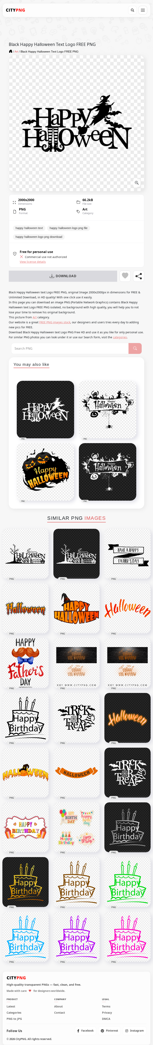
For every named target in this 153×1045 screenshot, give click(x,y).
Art (84, 209)
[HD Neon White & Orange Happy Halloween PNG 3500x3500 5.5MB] (76, 663)
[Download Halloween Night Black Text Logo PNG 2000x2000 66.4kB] (25, 554)
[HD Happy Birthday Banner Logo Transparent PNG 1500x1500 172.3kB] (25, 827)
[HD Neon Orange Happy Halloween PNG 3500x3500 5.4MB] (127, 663)
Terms (106, 1006)
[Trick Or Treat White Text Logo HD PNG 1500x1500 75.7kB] (127, 773)
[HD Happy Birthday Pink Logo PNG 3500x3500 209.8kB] (127, 937)
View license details (33, 262)
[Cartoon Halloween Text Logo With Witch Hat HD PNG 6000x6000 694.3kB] (76, 608)
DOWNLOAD (66, 276)
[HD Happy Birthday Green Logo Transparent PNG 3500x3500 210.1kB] (127, 882)
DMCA (106, 1019)
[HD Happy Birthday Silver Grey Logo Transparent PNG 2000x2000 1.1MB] (127, 827)
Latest (11, 1006)
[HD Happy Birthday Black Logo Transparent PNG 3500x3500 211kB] (25, 718)
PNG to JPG (14, 1019)
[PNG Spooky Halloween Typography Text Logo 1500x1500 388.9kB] (25, 608)
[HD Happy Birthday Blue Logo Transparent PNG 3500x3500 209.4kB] (25, 937)
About (58, 1006)
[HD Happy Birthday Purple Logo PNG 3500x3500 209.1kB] (76, 937)
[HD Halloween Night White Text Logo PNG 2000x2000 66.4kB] (76, 554)
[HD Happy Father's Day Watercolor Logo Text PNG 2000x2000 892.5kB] (25, 663)
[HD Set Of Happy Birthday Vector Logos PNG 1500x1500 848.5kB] (76, 827)
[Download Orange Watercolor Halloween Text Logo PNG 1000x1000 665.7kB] (127, 608)
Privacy (107, 1012)
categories (120, 337)
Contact (59, 1012)
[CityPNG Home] (15, 10)
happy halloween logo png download (39, 236)
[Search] (132, 10)
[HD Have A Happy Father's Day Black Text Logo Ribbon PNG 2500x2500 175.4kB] (127, 554)
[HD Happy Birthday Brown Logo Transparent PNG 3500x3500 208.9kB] (76, 882)
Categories (14, 1012)
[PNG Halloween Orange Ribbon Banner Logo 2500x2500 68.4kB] (76, 773)
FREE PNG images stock (54, 322)
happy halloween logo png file (68, 228)
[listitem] (85, 1030)
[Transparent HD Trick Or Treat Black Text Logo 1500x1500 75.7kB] (76, 718)
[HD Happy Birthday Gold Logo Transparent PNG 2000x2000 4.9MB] (25, 882)
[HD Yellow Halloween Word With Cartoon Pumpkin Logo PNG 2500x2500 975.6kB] (25, 773)
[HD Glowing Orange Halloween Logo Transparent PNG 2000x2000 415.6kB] (127, 718)
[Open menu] (142, 10)
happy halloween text (29, 228)
